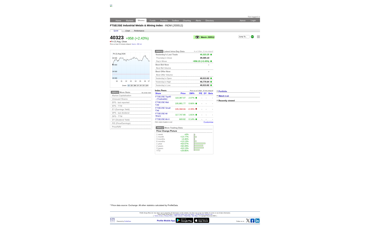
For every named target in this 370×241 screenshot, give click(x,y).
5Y (144, 85)
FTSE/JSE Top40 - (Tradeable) (163, 97)
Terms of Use (159, 216)
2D (132, 85)
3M (135, 85)
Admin (242, 20)
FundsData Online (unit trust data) (183, 214)
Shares (141, 20)
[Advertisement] (185, 180)
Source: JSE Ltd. (137, 44)
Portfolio (164, 20)
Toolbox (175, 20)
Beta (210, 93)
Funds (152, 20)
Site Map (194, 216)
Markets (129, 20)
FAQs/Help (187, 216)
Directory (209, 20)
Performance (139, 31)
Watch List (224, 96)
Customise (208, 122)
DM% (191, 93)
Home (118, 20)
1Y (138, 85)
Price (183, 93)
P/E (200, 93)
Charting (186, 20)
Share (158, 93)
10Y (147, 85)
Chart (127, 31)
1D (129, 85)
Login (253, 20)
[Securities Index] (258, 37)
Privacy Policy (168, 216)
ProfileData (127, 221)
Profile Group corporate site (204, 214)
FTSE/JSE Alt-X (162, 119)
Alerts (198, 20)
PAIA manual (178, 216)
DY (205, 93)
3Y (141, 85)
